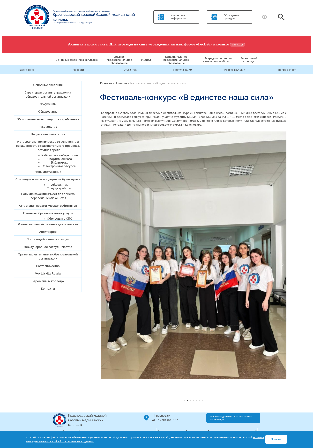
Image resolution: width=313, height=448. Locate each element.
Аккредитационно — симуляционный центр (218, 60)
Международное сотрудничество (47, 247)
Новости (78, 70)
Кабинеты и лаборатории (59, 155)
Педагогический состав (48, 134)
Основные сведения (48, 85)
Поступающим (182, 70)
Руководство (48, 126)
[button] (104, 265)
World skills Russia (48, 273)
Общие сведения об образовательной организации (231, 418)
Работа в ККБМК (234, 70)
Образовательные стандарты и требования (48, 119)
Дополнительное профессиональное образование (176, 60)
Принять (276, 439)
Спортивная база (59, 159)
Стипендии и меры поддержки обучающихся (47, 179)
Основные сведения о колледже (76, 60)
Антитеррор (48, 231)
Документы (48, 104)
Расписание (26, 70)
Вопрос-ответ (287, 70)
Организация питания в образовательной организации (48, 256)
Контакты (48, 288)
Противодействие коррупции (48, 239)
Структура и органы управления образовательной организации (48, 94)
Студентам (130, 70)
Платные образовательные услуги (48, 213)
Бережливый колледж (249, 60)
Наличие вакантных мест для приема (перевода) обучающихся (48, 196)
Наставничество (48, 266)
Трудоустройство (59, 188)
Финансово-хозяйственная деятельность (48, 224)
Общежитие (59, 184)
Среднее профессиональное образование (119, 60)
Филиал (146, 60)
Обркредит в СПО (59, 218)
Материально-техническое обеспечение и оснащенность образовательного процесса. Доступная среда (48, 146)
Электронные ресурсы (59, 166)
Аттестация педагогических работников (48, 205)
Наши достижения (48, 171)
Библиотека (59, 162)
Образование (48, 111)
